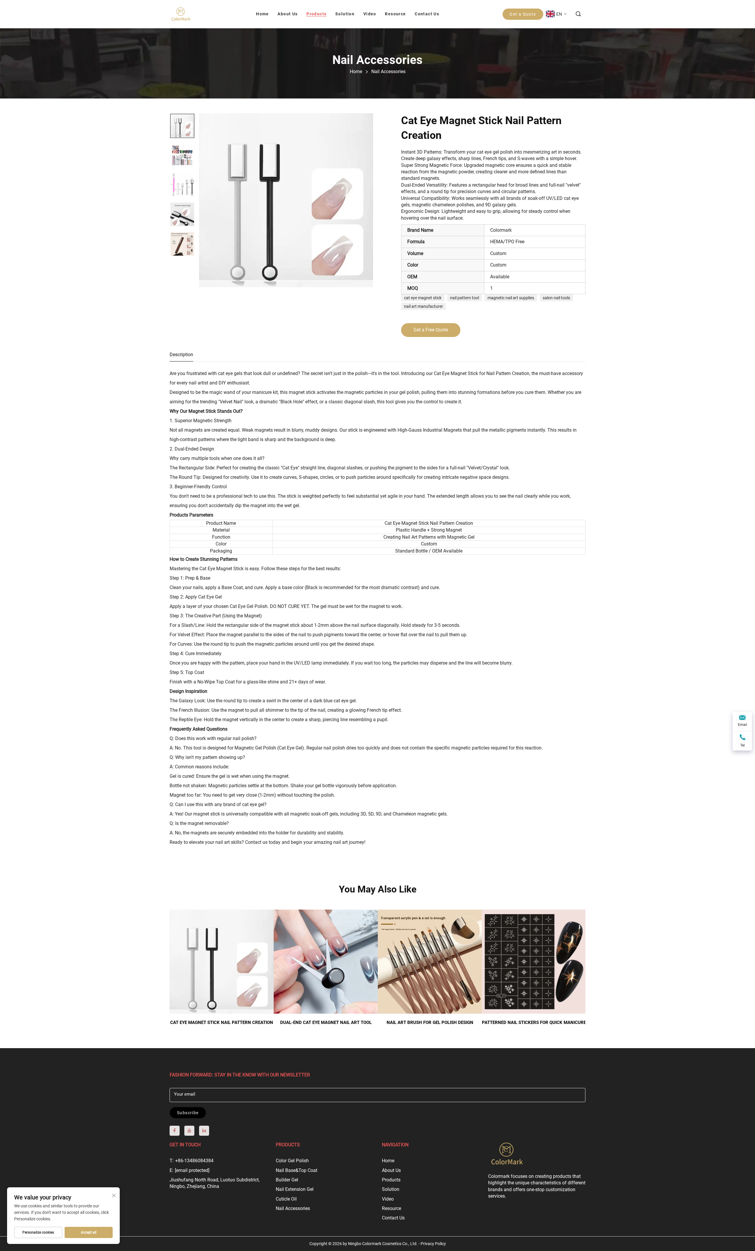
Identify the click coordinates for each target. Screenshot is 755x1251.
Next (576, 958)
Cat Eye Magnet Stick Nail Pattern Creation (221, 1022)
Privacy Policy (433, 1243)
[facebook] (175, 1131)
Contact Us (393, 1218)
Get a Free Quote (430, 330)
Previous (179, 958)
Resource (391, 1208)
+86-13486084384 (194, 1160)
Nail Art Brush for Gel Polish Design (430, 1022)
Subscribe (188, 1112)
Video (388, 1199)
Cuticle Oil (286, 1199)
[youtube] (189, 1131)
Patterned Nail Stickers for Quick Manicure (534, 1022)
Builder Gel (287, 1180)
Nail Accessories (293, 1208)
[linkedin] (204, 1131)
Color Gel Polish (292, 1160)
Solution (390, 1189)
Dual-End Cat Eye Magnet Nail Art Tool (326, 1022)
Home (388, 1160)
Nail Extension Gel (295, 1189)
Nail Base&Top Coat (296, 1170)
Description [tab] (181, 354)
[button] (578, 14)
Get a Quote (523, 14)
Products (391, 1180)
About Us (391, 1170)
